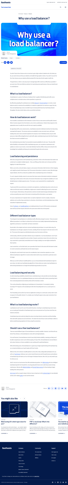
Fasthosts (16, 206)
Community (38, 448)
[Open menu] (65, 7)
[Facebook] (49, 388)
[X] (52, 388)
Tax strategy (21, 466)
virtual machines (43, 103)
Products (26, 14)
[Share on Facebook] (5, 62)
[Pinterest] (65, 388)
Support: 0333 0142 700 (62, 2)
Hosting (17, 58)
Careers (20, 457)
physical (37, 103)
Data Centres (21, 455)
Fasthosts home (6, 2)
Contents (64, 62)
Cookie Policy (36, 476)
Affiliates (36, 457)
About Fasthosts (22, 452)
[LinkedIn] (55, 388)
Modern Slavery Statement (24, 469)
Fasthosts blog (46, 373)
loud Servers (17, 354)
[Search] (60, 7)
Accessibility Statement (23, 472)
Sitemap (25, 482)
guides (21, 375)
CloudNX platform (24, 206)
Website (30, 14)
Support (53, 448)
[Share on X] (8, 62)
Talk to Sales (53, 455)
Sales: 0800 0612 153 (51, 2)
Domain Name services (38, 367)
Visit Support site (54, 452)
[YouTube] (62, 388)
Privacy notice (21, 460)
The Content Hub (6, 7)
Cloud (11, 58)
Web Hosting (46, 362)
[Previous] (20, 398)
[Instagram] (59, 388)
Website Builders (26, 367)
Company (21, 448)
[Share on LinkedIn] (11, 62)
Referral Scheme (38, 455)
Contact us (53, 460)
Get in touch (13, 373)
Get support (53, 457)
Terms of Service (22, 463)
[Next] (24, 398)
